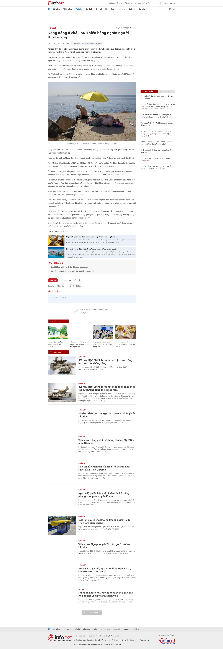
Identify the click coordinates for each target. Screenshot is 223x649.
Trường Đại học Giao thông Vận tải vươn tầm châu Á (57, 344)
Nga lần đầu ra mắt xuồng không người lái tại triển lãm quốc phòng (104, 521)
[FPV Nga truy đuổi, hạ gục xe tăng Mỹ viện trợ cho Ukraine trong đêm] (62, 573)
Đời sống (56, 9)
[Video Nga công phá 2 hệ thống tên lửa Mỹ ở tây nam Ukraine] (62, 445)
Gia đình (89, 9)
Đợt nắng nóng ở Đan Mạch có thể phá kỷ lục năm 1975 (73, 271)
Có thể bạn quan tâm (59, 321)
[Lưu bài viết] (68, 43)
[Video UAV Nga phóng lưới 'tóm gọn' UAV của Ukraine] (62, 549)
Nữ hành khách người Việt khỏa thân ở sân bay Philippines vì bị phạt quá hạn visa (105, 594)
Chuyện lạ (121, 9)
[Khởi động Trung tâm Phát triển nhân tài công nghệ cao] (103, 332)
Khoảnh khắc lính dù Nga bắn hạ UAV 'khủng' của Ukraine (106, 415)
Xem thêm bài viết (92, 613)
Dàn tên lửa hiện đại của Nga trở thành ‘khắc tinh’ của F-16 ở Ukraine (104, 468)
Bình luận (52, 280)
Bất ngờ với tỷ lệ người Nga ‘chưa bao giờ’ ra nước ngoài (91, 249)
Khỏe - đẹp (109, 9)
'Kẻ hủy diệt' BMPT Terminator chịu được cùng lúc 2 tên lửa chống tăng (105, 362)
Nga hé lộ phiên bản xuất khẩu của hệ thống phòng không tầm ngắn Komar (104, 495)
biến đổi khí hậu (75, 286)
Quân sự (132, 9)
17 (169, 117)
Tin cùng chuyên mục (59, 352)
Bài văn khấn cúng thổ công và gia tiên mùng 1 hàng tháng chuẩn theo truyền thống (156, 133)
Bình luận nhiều (166, 91)
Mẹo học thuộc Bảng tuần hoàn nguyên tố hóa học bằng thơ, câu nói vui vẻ (157, 143)
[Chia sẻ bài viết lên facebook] (49, 43)
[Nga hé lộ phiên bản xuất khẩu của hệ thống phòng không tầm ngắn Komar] (62, 498)
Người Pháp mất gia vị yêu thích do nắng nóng (69, 267)
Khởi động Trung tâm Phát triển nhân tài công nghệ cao (102, 344)
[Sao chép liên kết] (63, 43)
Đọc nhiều (149, 91)
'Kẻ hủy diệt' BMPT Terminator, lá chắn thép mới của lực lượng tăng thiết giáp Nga (106, 388)
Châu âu (60, 286)
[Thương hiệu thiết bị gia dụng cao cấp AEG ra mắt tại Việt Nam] (80, 332)
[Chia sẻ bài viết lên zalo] (54, 43)
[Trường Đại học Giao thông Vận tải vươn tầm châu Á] (58, 332)
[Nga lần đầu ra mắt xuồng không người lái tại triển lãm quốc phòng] (62, 525)
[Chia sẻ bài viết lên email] (58, 43)
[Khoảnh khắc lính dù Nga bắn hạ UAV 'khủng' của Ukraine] (62, 418)
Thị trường (67, 9)
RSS (173, 9)
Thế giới (79, 9)
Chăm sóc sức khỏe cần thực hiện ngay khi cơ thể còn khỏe (125, 344)
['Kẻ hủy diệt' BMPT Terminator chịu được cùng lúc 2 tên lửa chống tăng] (62, 365)
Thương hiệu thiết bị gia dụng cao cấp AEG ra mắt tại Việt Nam (80, 344)
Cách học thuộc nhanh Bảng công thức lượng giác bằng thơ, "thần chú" (156, 116)
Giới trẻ (99, 9)
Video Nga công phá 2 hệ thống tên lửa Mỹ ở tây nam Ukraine (106, 441)
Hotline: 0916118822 (134, 3)
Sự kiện (142, 9)
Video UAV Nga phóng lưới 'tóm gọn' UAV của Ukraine (104, 546)
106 (147, 160)
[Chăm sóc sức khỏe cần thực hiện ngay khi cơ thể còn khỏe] (125, 332)
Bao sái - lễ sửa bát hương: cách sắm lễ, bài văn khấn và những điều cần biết (157, 167)
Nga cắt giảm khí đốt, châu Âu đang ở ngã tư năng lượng (91, 237)
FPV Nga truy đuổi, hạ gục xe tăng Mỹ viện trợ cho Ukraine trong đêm (104, 570)
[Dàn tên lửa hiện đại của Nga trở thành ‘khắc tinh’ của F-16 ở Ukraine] (62, 471)
